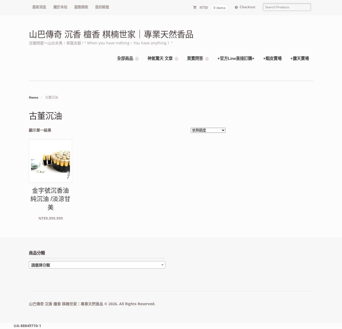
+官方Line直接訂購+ (235, 58)
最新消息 (39, 7)
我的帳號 (102, 7)
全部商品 (125, 58)
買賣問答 (195, 58)
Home (33, 97)
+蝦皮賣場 (272, 58)
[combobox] (97, 265)
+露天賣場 (299, 58)
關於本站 (60, 7)
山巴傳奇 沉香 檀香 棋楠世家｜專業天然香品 (111, 34)
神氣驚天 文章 (160, 58)
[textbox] (97, 265)
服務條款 (81, 7)
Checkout (247, 7)
